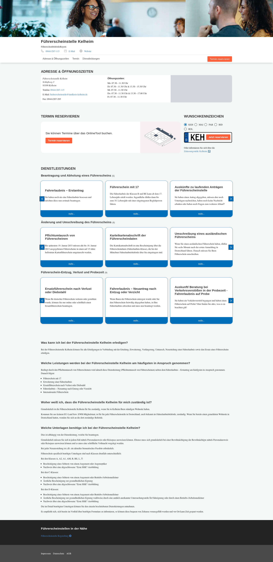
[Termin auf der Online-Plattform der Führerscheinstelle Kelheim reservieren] (59, 137)
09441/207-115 (57, 89)
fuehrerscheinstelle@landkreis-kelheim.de (68, 94)
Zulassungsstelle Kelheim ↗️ (197, 151)
